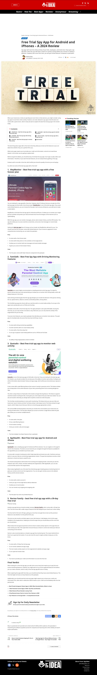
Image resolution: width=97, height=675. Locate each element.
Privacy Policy (33, 610)
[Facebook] (9, 665)
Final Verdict (39, 139)
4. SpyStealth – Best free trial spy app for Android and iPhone (47, 132)
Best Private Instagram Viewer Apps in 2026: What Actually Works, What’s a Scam (30, 586)
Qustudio (10, 377)
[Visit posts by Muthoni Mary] (23, 57)
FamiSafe (10, 290)
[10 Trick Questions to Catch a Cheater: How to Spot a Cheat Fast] (70, 137)
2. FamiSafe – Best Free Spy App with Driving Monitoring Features (20, 136)
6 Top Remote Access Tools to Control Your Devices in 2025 (24, 593)
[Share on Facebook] (64, 57)
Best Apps (24, 38)
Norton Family (39, 507)
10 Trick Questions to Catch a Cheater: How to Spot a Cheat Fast (70, 143)
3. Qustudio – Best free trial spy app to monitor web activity (20, 140)
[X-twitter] (13, 665)
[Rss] (17, 665)
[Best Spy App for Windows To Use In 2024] (70, 122)
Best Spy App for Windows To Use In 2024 (70, 128)
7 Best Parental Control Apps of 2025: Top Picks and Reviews (24, 588)
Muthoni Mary (29, 56)
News (79, 124)
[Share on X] (66, 57)
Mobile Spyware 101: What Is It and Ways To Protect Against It (82, 143)
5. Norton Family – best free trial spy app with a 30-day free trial (46, 136)
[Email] (68, 57)
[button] (9, 5)
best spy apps (17, 227)
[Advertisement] (48, 23)
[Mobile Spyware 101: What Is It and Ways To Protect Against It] (82, 137)
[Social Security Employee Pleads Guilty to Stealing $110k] (82, 122)
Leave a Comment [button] (54, 646)
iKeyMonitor (36, 205)
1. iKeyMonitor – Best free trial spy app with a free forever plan (20, 132)
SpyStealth (10, 447)
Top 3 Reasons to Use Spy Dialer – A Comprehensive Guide (24, 595)
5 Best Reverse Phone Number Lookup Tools (20, 591)
